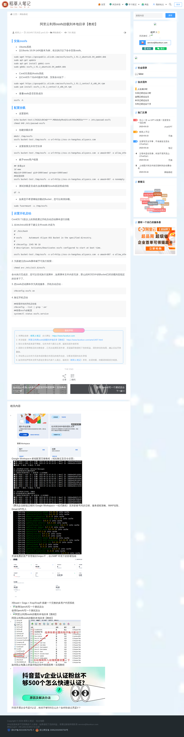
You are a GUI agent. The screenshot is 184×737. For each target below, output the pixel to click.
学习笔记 (132, 4)
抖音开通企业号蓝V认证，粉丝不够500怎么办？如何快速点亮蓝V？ (46, 707)
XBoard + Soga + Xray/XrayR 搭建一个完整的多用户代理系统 (43, 603)
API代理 (147, 204)
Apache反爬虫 (159, 211)
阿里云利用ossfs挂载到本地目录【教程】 (33, 618)
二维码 (72, 380)
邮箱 (149, 48)
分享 (64, 380)
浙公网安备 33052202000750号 (53, 730)
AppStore (155, 206)
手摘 (170, 136)
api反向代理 (151, 197)
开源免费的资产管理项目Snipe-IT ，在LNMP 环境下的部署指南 (44, 556)
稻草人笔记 (76, 360)
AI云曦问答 (149, 192)
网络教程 (24, 14)
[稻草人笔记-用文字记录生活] (16, 4)
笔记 (170, 148)
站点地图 (40, 721)
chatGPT (168, 127)
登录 (178, 4)
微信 (162, 48)
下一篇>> (120, 391)
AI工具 (157, 191)
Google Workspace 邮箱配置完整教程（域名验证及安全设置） (43, 458)
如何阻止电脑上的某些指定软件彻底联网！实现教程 (39, 387)
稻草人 (18, 32)
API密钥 (159, 196)
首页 (103, 4)
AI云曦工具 (144, 200)
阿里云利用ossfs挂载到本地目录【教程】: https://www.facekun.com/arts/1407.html (65, 340)
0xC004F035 (155, 201)
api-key (152, 211)
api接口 (162, 204)
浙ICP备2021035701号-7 (22, 730)
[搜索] (170, 4)
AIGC (146, 207)
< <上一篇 (17, 391)
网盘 (146, 4)
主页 (15, 14)
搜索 (170, 15)
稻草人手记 (144, 132)
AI (161, 206)
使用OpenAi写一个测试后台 (110, 387)
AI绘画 (164, 196)
